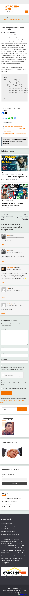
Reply (3, 244)
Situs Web (4, 359)
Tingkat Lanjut (9, 200)
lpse (19, 552)
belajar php (3, 543)
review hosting (22, 555)
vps (11, 560)
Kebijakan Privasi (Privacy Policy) (10, 534)
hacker (23, 550)
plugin (17, 555)
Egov (16, 548)
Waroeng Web (12, 8)
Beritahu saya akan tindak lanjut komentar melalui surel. (14, 383)
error (23, 547)
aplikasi (7, 539)
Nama (3, 347)
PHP (2, 25)
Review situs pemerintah (6, 558)
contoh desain (18, 543)
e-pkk (13, 547)
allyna (8, 235)
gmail (7, 550)
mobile (22, 552)
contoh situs (4, 545)
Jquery (16, 552)
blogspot (12, 543)
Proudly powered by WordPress (11, 590)
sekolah (15, 558)
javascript (12, 552)
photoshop (7, 555)
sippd (22, 558)
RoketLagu (9, 303)
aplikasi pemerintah (6, 541)
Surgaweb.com (8, 504)
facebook (3, 550)
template (4, 560)
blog (8, 543)
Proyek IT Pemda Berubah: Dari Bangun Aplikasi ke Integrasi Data (14, 176)
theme (8, 560)
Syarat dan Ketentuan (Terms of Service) (12, 528)
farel (8, 288)
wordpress (5, 563)
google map (18, 550)
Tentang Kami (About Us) (8, 526)
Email (3, 353)
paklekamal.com (11, 267)
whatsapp (16, 560)
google (11, 550)
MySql (3, 555)
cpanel (18, 545)
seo (19, 558)
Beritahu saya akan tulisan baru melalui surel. (14, 388)
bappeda (14, 541)
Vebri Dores (14, 32)
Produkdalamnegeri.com (10, 501)
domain (3, 548)
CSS (22, 545)
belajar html (20, 541)
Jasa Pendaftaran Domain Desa (12, 498)
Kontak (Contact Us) (6, 523)
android (3, 539)
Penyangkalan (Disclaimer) (8, 531)
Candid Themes (17, 592)
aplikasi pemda (15, 539)
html (7, 552)
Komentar (4, 329)
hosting (3, 552)
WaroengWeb (7, 506)
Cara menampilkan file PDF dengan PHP (15, 133)
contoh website (12, 545)
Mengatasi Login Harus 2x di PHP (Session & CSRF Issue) (13, 204)
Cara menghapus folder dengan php (13, 126)
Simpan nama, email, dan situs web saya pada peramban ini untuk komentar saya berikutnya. (13, 368)
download (8, 547)
